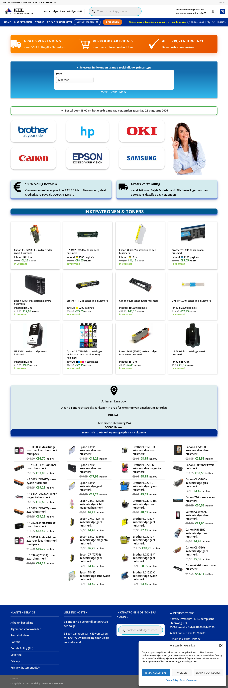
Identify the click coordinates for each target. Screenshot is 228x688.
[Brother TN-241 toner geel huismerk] (87, 284)
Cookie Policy (172, 680)
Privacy (15, 661)
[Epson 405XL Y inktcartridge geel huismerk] (140, 234)
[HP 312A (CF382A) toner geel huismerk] (87, 234)
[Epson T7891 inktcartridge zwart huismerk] (35, 284)
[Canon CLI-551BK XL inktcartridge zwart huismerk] (35, 234)
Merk (59, 73)
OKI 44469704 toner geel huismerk (191, 300)
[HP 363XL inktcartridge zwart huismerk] (193, 335)
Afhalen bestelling (22, 623)
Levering (16, 655)
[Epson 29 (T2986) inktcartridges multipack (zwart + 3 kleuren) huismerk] (87, 335)
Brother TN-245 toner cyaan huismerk (188, 252)
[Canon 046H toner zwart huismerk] (140, 284)
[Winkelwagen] (222, 11)
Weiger (182, 672)
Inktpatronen (23, 22)
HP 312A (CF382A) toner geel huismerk (83, 252)
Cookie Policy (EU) (22, 648)
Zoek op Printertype (59, 22)
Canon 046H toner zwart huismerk (138, 300)
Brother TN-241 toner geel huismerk (87, 300)
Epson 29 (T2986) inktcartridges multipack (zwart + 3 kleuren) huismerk (84, 354)
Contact (221, 2)
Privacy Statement (188, 680)
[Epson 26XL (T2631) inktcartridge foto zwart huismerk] (140, 335)
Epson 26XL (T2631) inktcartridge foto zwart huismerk (138, 353)
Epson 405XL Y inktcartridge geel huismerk (138, 252)
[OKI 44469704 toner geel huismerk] (193, 284)
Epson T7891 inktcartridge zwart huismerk (32, 302)
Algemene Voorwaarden (26, 629)
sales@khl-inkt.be (190, 639)
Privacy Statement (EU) (25, 667)
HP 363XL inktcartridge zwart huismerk (188, 353)
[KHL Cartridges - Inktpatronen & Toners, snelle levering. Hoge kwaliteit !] (19, 11)
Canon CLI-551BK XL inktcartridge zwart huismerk (33, 252)
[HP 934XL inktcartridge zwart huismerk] (35, 335)
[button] (221, 645)
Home (7, 22)
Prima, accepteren (156, 672)
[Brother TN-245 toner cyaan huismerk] (193, 234)
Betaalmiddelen (20, 635)
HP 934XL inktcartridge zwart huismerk (30, 353)
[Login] (213, 11)
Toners (39, 22)
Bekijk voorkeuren (208, 672)
